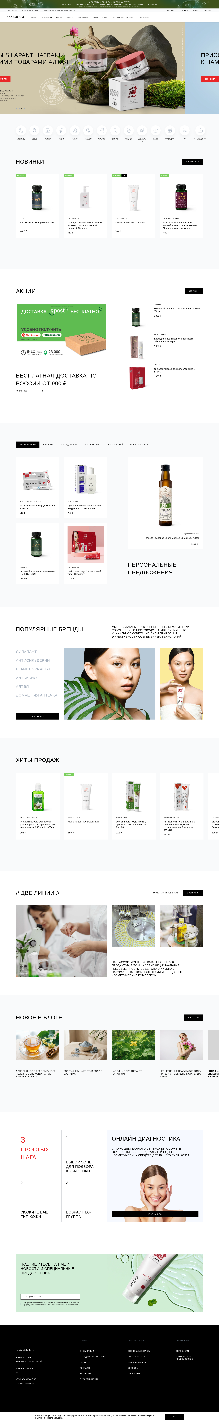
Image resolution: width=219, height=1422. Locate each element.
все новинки (192, 162)
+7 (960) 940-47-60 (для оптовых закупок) (59, 10)
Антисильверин (33, 660)
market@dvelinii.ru (25, 1350)
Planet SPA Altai (33, 669)
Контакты (208, 10)
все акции (194, 291)
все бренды (38, 716)
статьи (105, 17)
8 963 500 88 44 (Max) (30, 10)
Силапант (26, 652)
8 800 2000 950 (12, 10)
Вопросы (133, 1368)
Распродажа (83, 17)
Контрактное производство (124, 17)
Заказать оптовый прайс (165, 893)
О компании (87, 1351)
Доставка (171, 10)
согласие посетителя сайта (63, 1302)
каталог (34, 17)
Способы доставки (139, 1351)
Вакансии (196, 10)
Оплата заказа (136, 1357)
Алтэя (22, 686)
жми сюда (25, 79)
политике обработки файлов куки (99, 1415)
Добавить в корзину (38, 231)
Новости (85, 1362)
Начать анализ (155, 1214)
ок (174, 1416)
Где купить (183, 10)
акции (95, 17)
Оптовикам (182, 1351)
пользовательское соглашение (43, 1302)
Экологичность (89, 1379)
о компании (47, 17)
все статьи (193, 1017)
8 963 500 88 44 (24, 1368)
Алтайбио (26, 678)
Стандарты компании (93, 1357)
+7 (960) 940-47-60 (26, 1379)
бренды (59, 17)
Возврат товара (137, 1362)
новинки (70, 17)
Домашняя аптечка (36, 695)
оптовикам (144, 17)
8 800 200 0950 (24, 1357)
